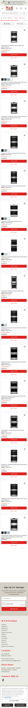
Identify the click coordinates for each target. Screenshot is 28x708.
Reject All (7, 705)
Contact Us (5, 644)
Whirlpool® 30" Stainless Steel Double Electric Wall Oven (13, 153)
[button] (2, 8)
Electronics (4, 630)
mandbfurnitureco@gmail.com (13, 660)
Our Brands (4, 638)
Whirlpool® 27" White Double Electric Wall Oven (11, 221)
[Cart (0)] (25, 8)
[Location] (17, 8)
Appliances (10, 18)
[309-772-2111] (21, 8)
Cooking (16, 18)
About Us (4, 642)
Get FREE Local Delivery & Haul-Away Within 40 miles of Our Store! (16, 3)
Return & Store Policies (8, 646)
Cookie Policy (8, 697)
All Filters (8, 23)
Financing (4, 636)
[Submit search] (24, 13)
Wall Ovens (21, 18)
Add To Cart (14, 54)
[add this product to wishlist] (25, 30)
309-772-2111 (9, 659)
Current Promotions (7, 632)
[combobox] (20, 24)
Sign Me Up (14, 609)
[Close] (26, 688)
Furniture (4, 624)
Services (4, 640)
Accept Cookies (20, 705)
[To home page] (9, 8)
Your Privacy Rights (14, 700)
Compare (15, 57)
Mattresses (5, 628)
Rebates (4, 634)
